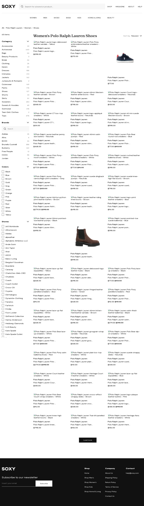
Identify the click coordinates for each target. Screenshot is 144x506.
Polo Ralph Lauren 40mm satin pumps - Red (82, 143)
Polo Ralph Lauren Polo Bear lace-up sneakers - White (44, 340)
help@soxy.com (132, 473)
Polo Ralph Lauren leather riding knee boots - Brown (82, 206)
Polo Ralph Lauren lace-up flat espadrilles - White (44, 319)
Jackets (5, 77)
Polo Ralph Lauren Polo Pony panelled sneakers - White (82, 164)
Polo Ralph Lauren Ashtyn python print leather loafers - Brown (44, 206)
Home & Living (94, 18)
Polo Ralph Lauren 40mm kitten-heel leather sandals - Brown (82, 319)
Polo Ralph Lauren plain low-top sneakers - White (82, 361)
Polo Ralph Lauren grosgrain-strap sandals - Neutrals (82, 340)
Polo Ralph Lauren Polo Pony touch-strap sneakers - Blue (119, 80)
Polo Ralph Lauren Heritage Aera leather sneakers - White (119, 424)
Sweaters (6, 102)
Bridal (4, 60)
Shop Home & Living (92, 491)
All (3, 28)
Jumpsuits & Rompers (12, 81)
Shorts (5, 95)
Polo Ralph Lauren (14, 28)
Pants (4, 88)
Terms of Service (112, 487)
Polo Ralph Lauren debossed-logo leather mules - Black (82, 277)
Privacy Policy (111, 491)
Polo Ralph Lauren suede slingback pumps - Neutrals (82, 185)
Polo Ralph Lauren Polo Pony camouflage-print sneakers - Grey (44, 185)
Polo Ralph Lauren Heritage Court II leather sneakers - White (82, 382)
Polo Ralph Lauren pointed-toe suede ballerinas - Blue (119, 227)
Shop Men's (89, 478)
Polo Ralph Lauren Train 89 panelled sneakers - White (82, 424)
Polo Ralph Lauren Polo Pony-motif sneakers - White (44, 164)
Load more (87, 440)
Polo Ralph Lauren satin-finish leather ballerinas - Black (119, 319)
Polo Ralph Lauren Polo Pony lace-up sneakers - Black (119, 277)
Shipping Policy (111, 478)
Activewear (7, 49)
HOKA (5, 155)
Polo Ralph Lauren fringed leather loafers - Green (82, 298)
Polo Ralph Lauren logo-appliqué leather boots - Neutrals (82, 122)
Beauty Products (10, 56)
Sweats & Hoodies (10, 105)
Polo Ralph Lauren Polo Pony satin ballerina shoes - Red (44, 361)
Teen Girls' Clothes (10, 112)
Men (45, 18)
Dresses (5, 70)
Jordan (5, 158)
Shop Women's (90, 482)
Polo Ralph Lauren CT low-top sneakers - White (44, 122)
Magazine (120, 7)
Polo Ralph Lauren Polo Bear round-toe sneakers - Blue (119, 143)
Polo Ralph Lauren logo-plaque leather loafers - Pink (119, 403)
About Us (109, 473)
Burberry (6, 148)
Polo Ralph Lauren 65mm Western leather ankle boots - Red (82, 101)
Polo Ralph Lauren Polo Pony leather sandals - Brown (44, 101)
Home (86, 473)
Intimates (6, 74)
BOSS (4, 141)
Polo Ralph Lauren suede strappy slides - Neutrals (119, 361)
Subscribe (44, 483)
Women (33, 18)
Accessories (7, 46)
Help (140, 7)
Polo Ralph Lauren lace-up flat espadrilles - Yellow (44, 277)
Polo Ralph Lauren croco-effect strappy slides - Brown (82, 403)
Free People (7, 151)
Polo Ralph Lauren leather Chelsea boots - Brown (82, 256)
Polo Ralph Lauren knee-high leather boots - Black (44, 424)
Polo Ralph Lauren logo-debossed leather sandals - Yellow (44, 51)
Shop (109, 7)
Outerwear (7, 84)
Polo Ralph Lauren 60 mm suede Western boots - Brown (119, 122)
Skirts (4, 98)
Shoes (56, 18)
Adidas (5, 134)
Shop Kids (88, 487)
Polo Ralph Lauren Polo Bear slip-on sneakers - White (119, 340)
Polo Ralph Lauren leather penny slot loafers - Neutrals (44, 143)
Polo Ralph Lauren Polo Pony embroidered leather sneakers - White (82, 53)
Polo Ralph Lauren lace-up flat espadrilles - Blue (119, 382)
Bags (68, 18)
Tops (4, 116)
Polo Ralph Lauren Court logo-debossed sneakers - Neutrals (119, 101)
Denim (5, 67)
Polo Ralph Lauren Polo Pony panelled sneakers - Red (119, 298)
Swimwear (6, 109)
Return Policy (110, 482)
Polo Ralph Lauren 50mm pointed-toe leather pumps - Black (44, 227)
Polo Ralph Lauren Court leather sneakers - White (44, 382)
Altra (4, 137)
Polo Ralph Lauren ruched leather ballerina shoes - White (119, 164)
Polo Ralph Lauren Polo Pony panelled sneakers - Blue (44, 298)
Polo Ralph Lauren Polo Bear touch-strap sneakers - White (44, 403)
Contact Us (109, 496)
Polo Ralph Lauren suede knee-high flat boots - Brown (119, 185)
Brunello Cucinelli (9, 144)
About (131, 7)
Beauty (110, 18)
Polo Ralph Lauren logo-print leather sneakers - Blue (119, 206)
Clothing (5, 63)
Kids (79, 18)
